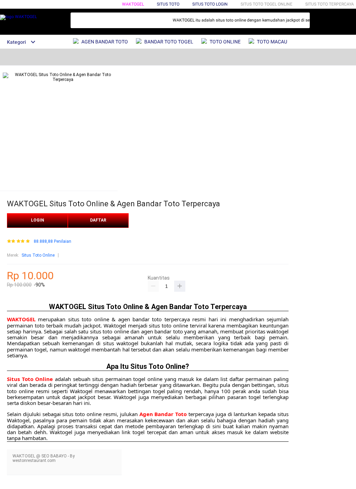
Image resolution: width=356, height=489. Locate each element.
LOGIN (37, 220)
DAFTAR (98, 220)
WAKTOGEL (133, 4)
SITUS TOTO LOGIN (210, 4)
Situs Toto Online (38, 255)
